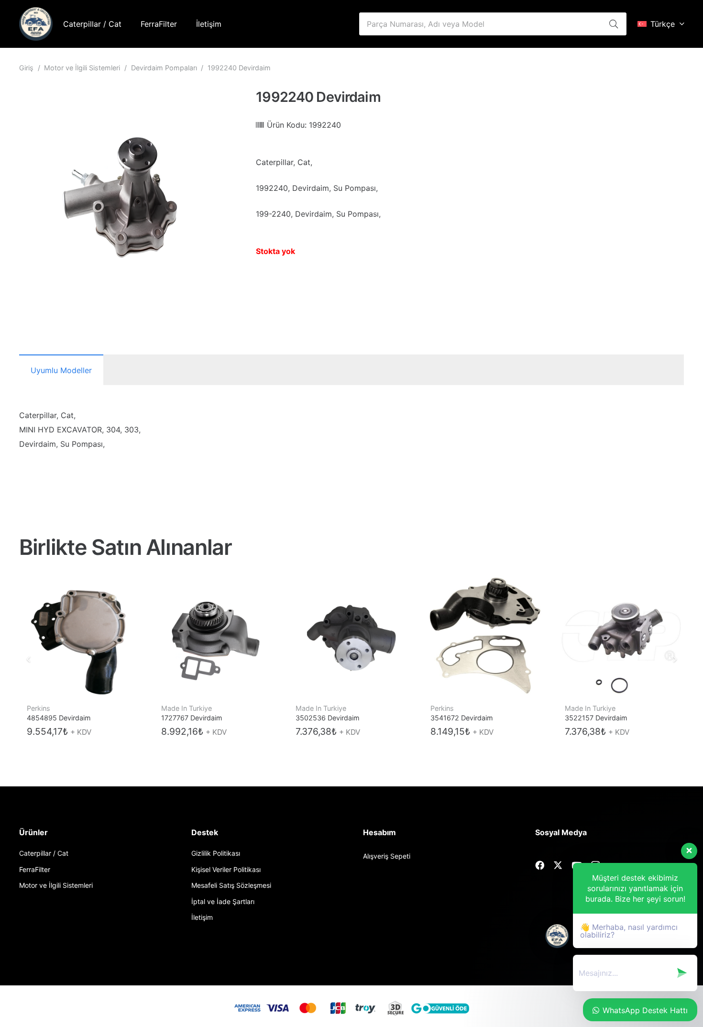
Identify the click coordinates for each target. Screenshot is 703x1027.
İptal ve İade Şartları (222, 901)
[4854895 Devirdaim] (82, 636)
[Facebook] (539, 865)
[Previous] (28, 659)
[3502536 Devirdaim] (351, 636)
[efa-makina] (36, 24)
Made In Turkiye (186, 708)
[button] (661, 24)
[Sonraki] (674, 659)
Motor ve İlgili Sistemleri (82, 68)
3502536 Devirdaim (328, 718)
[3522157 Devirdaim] (620, 636)
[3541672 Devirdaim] (486, 636)
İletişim (202, 917)
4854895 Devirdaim (59, 718)
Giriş (26, 68)
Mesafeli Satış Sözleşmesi (231, 885)
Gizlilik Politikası (215, 853)
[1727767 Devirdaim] (217, 636)
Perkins (38, 708)
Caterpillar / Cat (43, 853)
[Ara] (613, 24)
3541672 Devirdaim (461, 718)
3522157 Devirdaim (596, 718)
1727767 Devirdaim (191, 718)
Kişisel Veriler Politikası (226, 869)
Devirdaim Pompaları (164, 68)
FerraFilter (34, 869)
